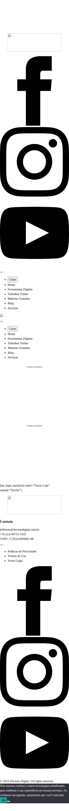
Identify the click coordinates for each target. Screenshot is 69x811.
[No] (8, 801)
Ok (3, 800)
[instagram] (34, 195)
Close (12, 279)
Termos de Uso (17, 556)
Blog (11, 303)
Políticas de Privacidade (22, 551)
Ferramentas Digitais (20, 289)
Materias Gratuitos (19, 298)
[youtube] (34, 266)
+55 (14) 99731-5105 (13, 534)
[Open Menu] (1, 272)
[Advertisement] (34, 394)
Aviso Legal (15, 560)
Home (11, 284)
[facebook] (34, 124)
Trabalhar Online (18, 294)
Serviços (13, 308)
